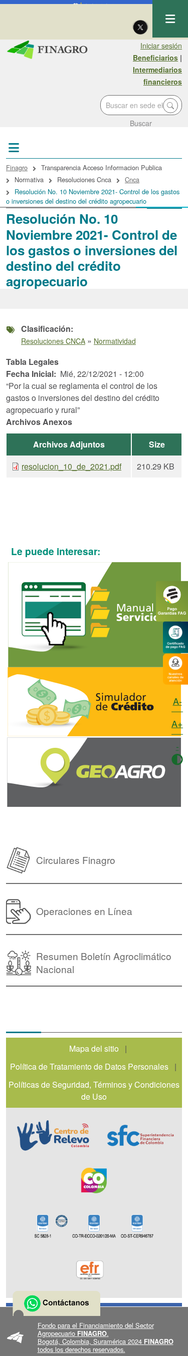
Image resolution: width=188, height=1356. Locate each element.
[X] (140, 26)
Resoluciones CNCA (53, 341)
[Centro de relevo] (53, 1135)
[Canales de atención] (175, 668)
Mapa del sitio (94, 1048)
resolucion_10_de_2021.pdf (71, 466)
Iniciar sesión (161, 46)
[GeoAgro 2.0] (94, 772)
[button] (94, 1337)
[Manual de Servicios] (94, 614)
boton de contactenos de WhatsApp (56, 1303)
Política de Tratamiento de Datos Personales (89, 1066)
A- (177, 700)
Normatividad (115, 341)
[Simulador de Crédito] (94, 702)
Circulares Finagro (75, 859)
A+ (177, 723)
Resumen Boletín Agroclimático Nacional (103, 962)
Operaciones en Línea (84, 911)
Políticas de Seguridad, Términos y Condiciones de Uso (94, 1090)
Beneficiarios (155, 58)
